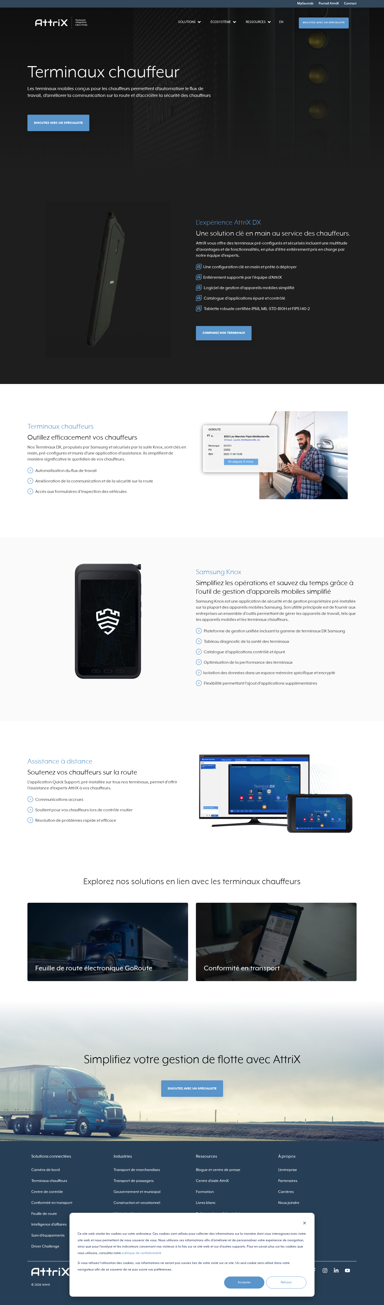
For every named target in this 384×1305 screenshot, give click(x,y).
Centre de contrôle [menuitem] (47, 1192)
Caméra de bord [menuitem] (45, 1170)
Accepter (244, 1282)
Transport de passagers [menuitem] (134, 1181)
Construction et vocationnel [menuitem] (137, 1203)
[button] (325, 1271)
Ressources (256, 22)
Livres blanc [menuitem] (206, 1203)
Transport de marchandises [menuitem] (137, 1170)
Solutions (187, 22)
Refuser (286, 1282)
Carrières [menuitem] (286, 1192)
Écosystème (221, 22)
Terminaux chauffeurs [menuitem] (49, 1181)
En (281, 22)
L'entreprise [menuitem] (287, 1170)
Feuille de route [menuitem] (44, 1214)
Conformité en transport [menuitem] (51, 1203)
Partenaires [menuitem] (287, 1181)
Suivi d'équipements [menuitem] (48, 1235)
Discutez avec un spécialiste (324, 22)
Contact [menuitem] (350, 3)
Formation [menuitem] (205, 1192)
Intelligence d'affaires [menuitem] (49, 1224)
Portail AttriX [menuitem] (329, 3)
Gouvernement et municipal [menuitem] (137, 1192)
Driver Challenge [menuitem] (45, 1246)
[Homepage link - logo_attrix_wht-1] (50, 1273)
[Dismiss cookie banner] (304, 1224)
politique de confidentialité (141, 1253)
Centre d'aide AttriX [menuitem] (212, 1181)
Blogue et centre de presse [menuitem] (218, 1170)
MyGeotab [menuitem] (305, 3)
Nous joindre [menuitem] (288, 1203)
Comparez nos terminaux (223, 333)
